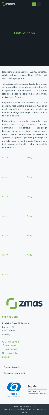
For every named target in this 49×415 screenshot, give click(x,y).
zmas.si (6, 356)
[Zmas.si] (8, 4)
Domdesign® (16, 409)
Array (5, 157)
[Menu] (45, 4)
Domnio (42, 409)
